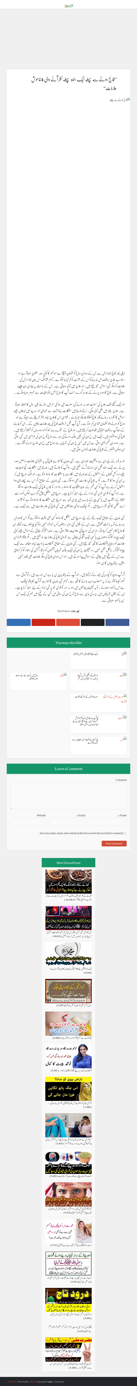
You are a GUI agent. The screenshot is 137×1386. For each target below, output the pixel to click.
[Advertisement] (68, 39)
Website (41, 815)
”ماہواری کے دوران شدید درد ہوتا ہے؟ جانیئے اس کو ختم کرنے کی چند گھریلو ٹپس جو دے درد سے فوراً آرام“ (68, 1141)
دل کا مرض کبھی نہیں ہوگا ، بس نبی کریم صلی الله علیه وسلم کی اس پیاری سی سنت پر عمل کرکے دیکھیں (69, 934)
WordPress (13, 1381)
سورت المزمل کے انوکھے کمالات (86, 696)
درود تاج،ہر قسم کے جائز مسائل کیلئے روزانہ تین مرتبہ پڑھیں (71, 1314)
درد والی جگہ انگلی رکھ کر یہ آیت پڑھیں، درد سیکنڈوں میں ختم (87, 676)
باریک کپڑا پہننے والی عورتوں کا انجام (85, 654)
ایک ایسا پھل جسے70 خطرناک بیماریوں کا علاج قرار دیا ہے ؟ (71, 968)
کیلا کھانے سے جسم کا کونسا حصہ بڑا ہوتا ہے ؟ (76, 1037)
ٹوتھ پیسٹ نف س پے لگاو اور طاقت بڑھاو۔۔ (75, 1070)
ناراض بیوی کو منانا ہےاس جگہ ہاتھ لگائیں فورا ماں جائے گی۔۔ (70, 1103)
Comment (121, 779)
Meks (33, 1381)
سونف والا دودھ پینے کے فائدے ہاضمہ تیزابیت (75, 1176)
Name (122, 815)
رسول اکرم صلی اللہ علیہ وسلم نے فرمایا (78, 1005)
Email (81, 815)
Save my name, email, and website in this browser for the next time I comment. (80, 832)
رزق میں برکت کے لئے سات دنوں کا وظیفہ (27, 676)
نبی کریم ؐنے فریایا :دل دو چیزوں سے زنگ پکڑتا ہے (85, 740)
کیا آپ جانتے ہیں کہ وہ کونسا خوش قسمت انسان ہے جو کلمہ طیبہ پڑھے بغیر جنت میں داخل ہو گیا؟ (85, 721)
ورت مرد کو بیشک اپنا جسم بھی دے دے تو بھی (75, 1245)
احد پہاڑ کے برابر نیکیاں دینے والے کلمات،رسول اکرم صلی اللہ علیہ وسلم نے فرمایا (69, 1279)
